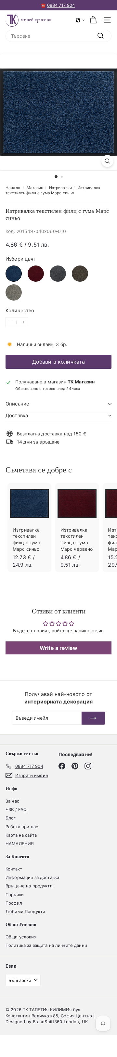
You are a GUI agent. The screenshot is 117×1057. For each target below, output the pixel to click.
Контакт (14, 868)
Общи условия (21, 936)
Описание (17, 404)
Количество (20, 310)
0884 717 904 (61, 5)
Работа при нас (22, 826)
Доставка (17, 415)
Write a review (58, 648)
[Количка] (93, 20)
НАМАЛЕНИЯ (20, 843)
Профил (14, 903)
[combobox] (58, 36)
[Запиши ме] (93, 718)
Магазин (35, 187)
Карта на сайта (21, 835)
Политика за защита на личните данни (46, 945)
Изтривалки (60, 187)
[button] (80, 20)
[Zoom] (107, 161)
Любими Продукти (25, 911)
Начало (13, 187)
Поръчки (15, 894)
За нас (12, 801)
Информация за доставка (32, 877)
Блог (11, 817)
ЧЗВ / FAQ (16, 809)
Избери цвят (21, 259)
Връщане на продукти (29, 885)
